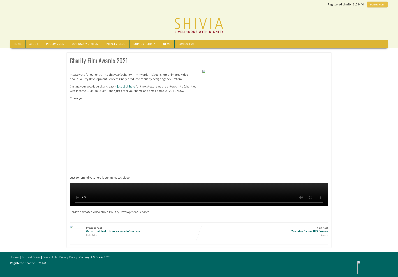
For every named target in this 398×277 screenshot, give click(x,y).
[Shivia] (199, 33)
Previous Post (113, 229)
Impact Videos (115, 44)
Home (17, 44)
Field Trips (91, 235)
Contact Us (50, 257)
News (167, 44)
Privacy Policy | (69, 257)
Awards (324, 235)
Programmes (55, 44)
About (33, 44)
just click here (126, 86)
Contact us (186, 44)
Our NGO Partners (85, 44)
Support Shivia (144, 44)
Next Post (309, 229)
